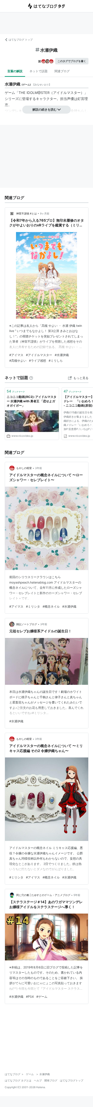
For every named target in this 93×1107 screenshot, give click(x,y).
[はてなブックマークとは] (31, 377)
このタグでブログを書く (72, 61)
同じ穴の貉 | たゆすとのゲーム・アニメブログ (43, 895)
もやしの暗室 (24, 468)
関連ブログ (62, 71)
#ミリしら (56, 360)
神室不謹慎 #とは (26, 213)
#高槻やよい (17, 360)
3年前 (38, 468)
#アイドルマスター (39, 355)
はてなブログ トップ (21, 39)
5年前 (77, 895)
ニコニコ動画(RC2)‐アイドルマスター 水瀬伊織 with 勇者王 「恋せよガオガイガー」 (31, 401)
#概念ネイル (51, 606)
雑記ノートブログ (26, 624)
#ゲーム (41, 996)
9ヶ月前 (44, 213)
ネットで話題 (38, 71)
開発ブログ (50, 1080)
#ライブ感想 (37, 360)
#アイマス (16, 355)
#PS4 (30, 996)
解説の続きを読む (44, 109)
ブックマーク (16, 391)
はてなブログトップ (71, 1080)
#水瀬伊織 (62, 355)
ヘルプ (38, 1080)
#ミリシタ (33, 606)
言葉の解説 (14, 71)
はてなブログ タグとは (18, 1080)
